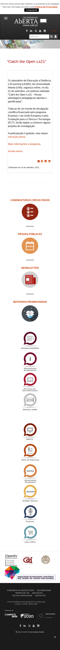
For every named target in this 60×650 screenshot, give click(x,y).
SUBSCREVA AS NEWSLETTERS (20, 590)
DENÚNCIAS (37, 593)
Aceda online (15, 151)
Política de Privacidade (46, 7)
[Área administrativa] (54, 637)
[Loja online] (30, 534)
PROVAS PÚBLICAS (30, 234)
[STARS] (45, 560)
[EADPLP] (30, 572)
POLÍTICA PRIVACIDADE (22, 595)
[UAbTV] (30, 431)
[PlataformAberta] (30, 340)
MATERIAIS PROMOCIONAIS (30, 302)
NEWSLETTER (30, 268)
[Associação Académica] (30, 472)
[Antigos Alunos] (30, 493)
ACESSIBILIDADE (44, 590)
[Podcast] (30, 513)
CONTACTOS (40, 595)
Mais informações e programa (24, 144)
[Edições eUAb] (30, 401)
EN (55, 31)
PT (51, 31)
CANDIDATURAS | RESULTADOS (30, 200)
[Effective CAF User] (27, 560)
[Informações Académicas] (30, 360)
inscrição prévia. (17, 137)
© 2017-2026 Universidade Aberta (30, 632)
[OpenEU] (12, 560)
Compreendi (31, 10)
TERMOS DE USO (22, 593)
